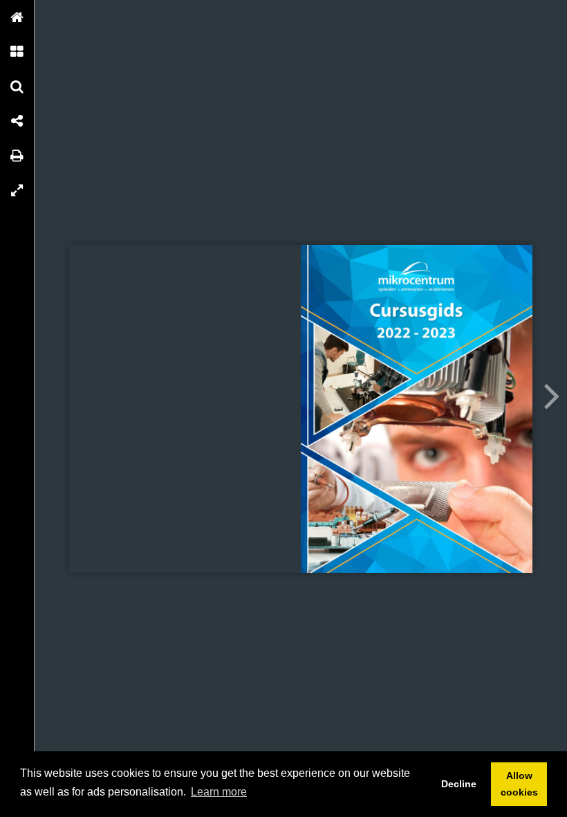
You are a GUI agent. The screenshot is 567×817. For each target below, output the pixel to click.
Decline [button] (458, 783)
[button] (17, 17)
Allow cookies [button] (519, 784)
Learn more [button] (219, 792)
